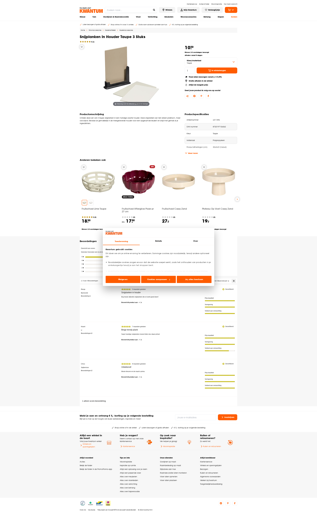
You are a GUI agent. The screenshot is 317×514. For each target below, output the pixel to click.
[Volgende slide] (237, 199)
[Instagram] (194, 96)
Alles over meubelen (128, 476)
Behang (207, 17)
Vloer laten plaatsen (168, 480)
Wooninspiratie (169, 446)
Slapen (221, 17)
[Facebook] (208, 96)
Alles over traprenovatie (130, 491)
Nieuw (82, 17)
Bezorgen (204, 469)
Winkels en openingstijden (89, 445)
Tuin (94, 17)
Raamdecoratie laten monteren (173, 473)
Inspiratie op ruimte (128, 465)
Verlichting (152, 17)
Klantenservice (129, 446)
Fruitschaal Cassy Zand (174, 208)
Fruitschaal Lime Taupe (94, 208)
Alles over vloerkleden (129, 480)
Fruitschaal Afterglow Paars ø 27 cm (138, 210)
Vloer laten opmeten (168, 476)
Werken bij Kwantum (208, 480)
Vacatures (91, 510)
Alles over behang (127, 488)
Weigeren (123, 279)
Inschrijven (229, 417)
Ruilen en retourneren (212, 446)
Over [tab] (195, 241)
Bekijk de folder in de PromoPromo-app (96, 469)
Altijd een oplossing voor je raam (133, 469)
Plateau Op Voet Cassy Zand (217, 208)
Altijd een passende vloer (130, 473)
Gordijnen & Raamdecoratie (116, 17)
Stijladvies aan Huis (168, 469)
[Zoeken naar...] (154, 9)
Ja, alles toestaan (194, 279)
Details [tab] (158, 241)
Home (83, 30)
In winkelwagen (219, 70)
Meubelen (168, 17)
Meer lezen (193, 153)
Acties (82, 462)
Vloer (138, 17)
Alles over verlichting (128, 484)
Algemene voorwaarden (210, 476)
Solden (234, 17)
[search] (131, 10)
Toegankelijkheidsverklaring (211, 484)
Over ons (83, 510)
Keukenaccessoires (126, 30)
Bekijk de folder (86, 465)
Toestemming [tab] (121, 241)
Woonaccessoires (188, 17)
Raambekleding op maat (170, 465)
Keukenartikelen (110, 30)
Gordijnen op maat (168, 462)
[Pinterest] (201, 96)
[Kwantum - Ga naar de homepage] (91, 10)
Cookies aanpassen (157, 279)
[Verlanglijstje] (82, 47)
